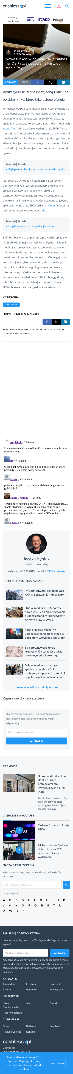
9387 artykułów (56, 571)
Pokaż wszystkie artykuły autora (36, 687)
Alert (29, 1003)
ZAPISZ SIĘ (36, 741)
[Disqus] (36, 385)
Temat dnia (9, 984)
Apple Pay (9, 128)
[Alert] (59, 6)
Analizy (7, 989)
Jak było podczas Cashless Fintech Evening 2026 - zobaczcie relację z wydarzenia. (53, 851)
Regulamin (55, 1026)
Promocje (10, 766)
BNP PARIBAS (22, 333)
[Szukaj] (67, 6)
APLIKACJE (10, 82)
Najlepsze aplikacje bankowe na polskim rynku (35, 169)
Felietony (31, 984)
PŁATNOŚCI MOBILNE (32, 329)
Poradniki (31, 989)
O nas (6, 1026)
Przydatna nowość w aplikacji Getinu (30, 226)
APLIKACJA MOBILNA (54, 329)
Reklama (31, 1026)
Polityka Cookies (12, 1031)
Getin (51, 205)
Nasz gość (55, 984)
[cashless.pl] (14, 6)
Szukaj (53, 1003)
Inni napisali (56, 989)
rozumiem (57, 1063)
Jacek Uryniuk (22, 51)
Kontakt (30, 1031)
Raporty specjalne (12, 1012)
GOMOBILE (8, 333)
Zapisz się (59, 952)
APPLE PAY (14, 329)
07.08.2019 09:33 (22, 53)
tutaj (43, 210)
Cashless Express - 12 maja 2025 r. (53, 827)
